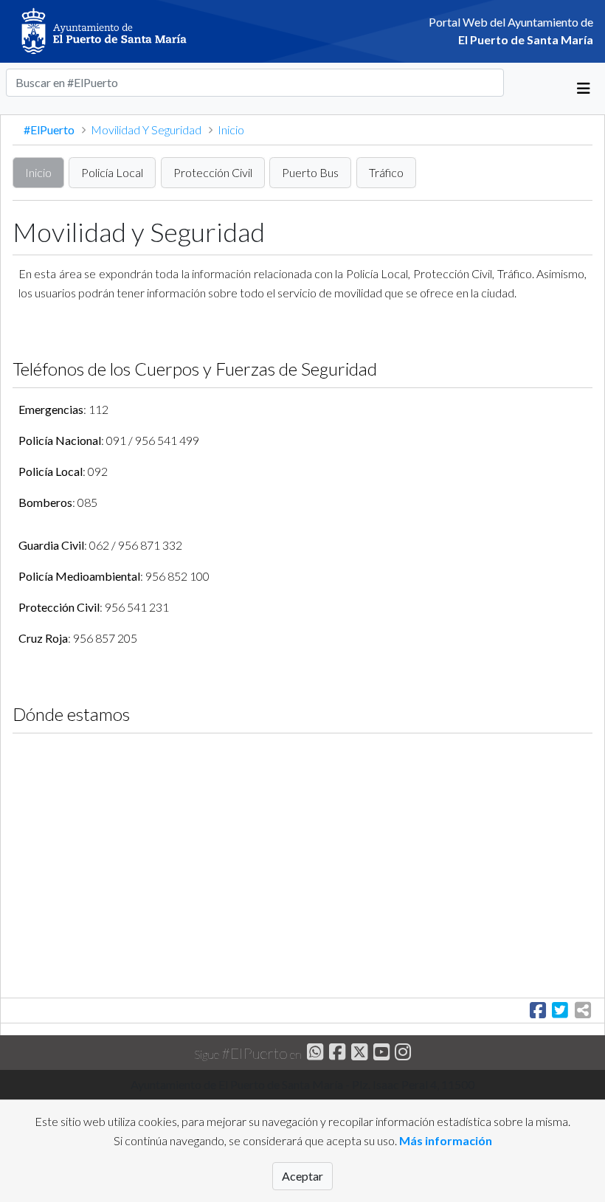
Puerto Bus (310, 172)
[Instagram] (402, 1054)
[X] (357, 1054)
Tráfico (386, 172)
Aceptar (302, 1176)
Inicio (38, 172)
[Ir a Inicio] (126, 31)
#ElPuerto (50, 129)
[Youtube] (380, 1054)
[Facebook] (335, 1054)
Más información (445, 1140)
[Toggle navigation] (583, 88)
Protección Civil (212, 172)
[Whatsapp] (314, 1054)
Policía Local (112, 172)
